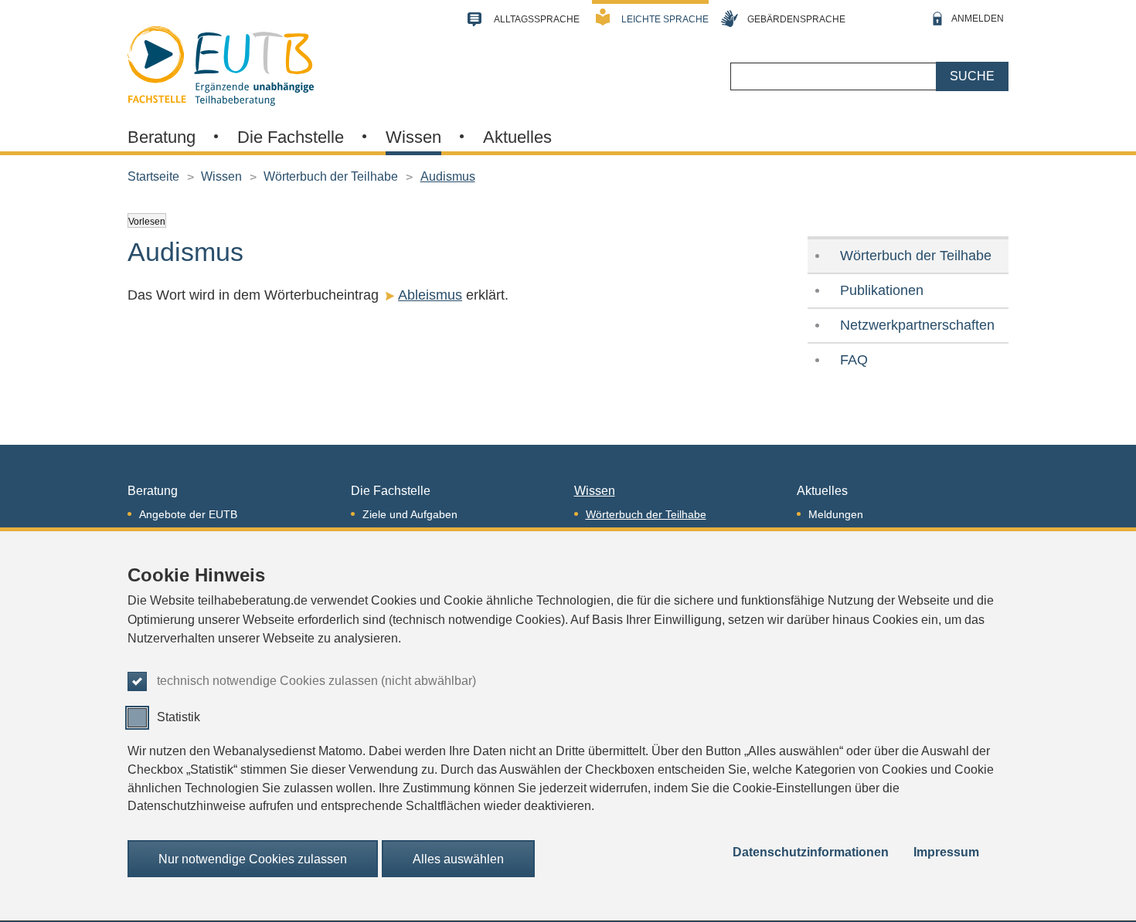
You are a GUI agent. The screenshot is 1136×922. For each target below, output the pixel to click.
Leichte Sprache (665, 19)
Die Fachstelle (290, 137)
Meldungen (835, 514)
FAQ (854, 360)
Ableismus (430, 295)
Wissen (413, 137)
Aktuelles (517, 137)
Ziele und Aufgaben (409, 514)
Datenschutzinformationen (811, 852)
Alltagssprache (537, 19)
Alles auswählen (458, 859)
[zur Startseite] (221, 64)
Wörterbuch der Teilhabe (331, 176)
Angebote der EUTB (188, 514)
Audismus (447, 176)
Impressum (946, 852)
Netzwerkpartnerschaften (917, 325)
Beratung (162, 137)
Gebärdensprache (796, 19)
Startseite (153, 176)
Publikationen (881, 290)
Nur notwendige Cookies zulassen (252, 859)
